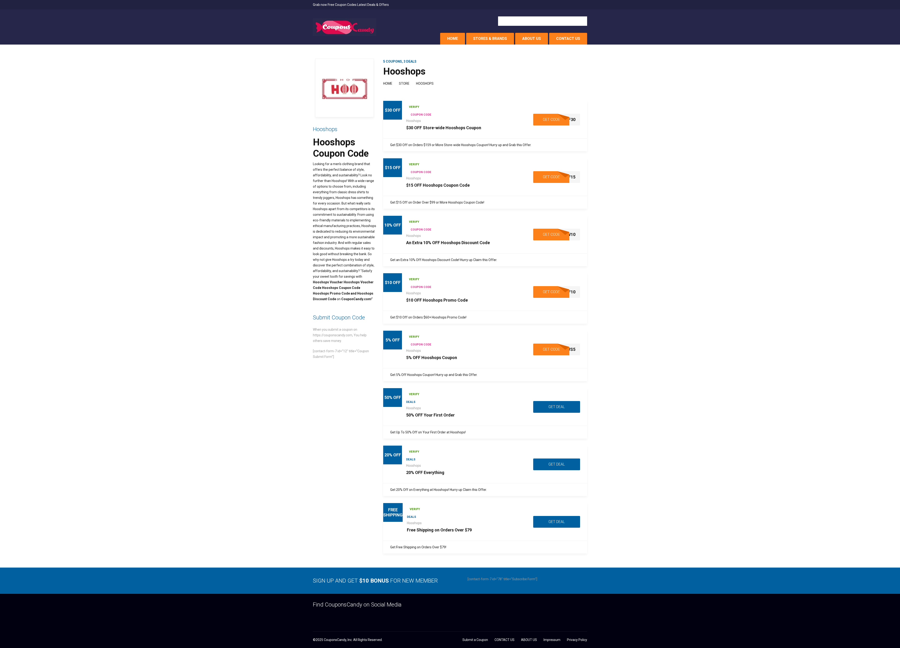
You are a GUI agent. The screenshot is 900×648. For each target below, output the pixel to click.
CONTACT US (568, 38)
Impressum (552, 640)
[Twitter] (324, 616)
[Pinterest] (342, 616)
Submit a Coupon (475, 640)
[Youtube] (351, 616)
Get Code (551, 119)
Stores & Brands (490, 38)
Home (387, 83)
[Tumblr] (333, 616)
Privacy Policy (577, 640)
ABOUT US (531, 38)
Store (404, 83)
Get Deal (556, 407)
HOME (452, 38)
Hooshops (413, 121)
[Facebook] (315, 616)
